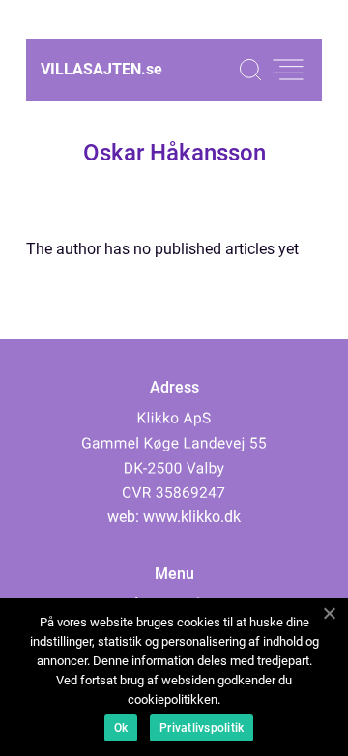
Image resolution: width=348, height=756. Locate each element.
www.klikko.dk (192, 517)
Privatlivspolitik (202, 728)
